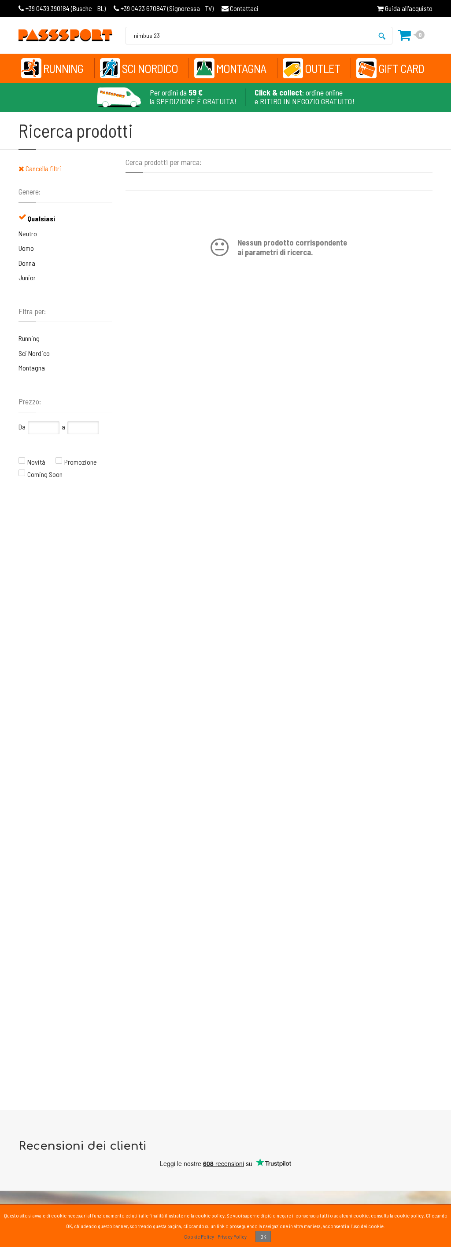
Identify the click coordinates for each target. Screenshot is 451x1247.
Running (63, 68)
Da (22, 426)
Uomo (26, 248)
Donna (26, 263)
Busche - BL (66, 8)
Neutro (27, 233)
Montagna (241, 68)
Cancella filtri (42, 168)
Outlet (322, 68)
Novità (36, 462)
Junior (27, 277)
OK (263, 1236)
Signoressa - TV (167, 8)
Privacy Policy (232, 1236)
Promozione (80, 462)
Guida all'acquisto (408, 8)
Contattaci (244, 8)
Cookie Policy (199, 1236)
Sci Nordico (150, 68)
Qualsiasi (41, 218)
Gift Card (401, 68)
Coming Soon (45, 474)
